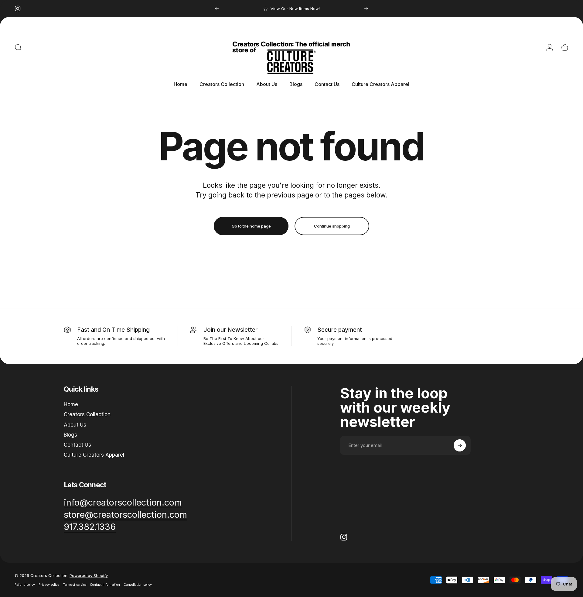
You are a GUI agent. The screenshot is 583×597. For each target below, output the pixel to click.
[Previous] (216, 8)
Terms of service (74, 585)
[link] (90, 526)
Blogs (70, 435)
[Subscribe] (460, 445)
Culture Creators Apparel (94, 455)
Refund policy (25, 585)
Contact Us (77, 445)
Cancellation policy (138, 585)
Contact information (105, 585)
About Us (75, 425)
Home (71, 404)
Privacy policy (49, 585)
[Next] (366, 8)
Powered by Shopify (89, 575)
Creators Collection (87, 414)
